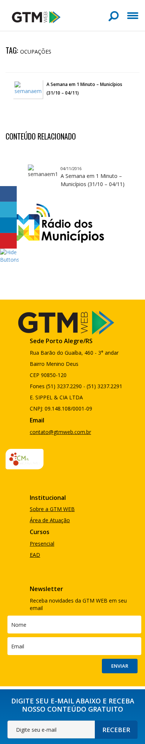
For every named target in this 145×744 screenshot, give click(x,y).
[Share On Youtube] (8, 241)
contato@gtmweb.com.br (60, 431)
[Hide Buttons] (9, 255)
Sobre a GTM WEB (52, 509)
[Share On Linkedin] (8, 225)
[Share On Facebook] (8, 194)
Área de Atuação (50, 520)
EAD (35, 554)
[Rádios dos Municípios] (55, 222)
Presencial (42, 543)
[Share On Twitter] (8, 209)
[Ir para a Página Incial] (36, 16)
